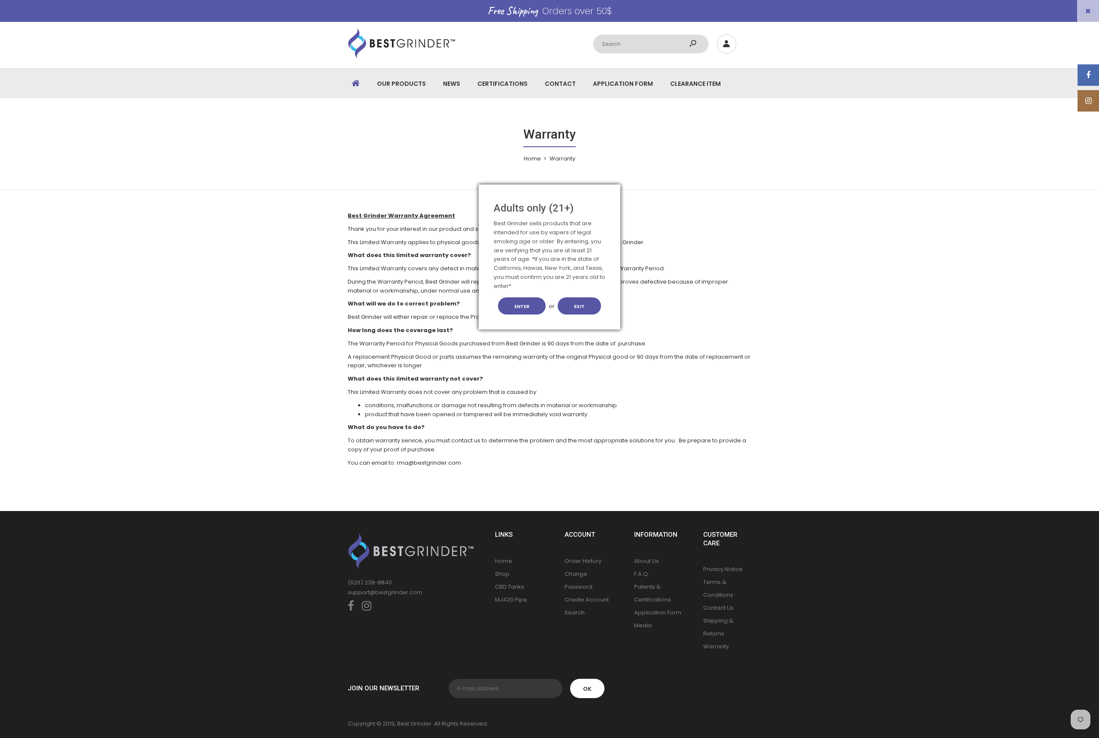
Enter (521, 306)
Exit (579, 306)
